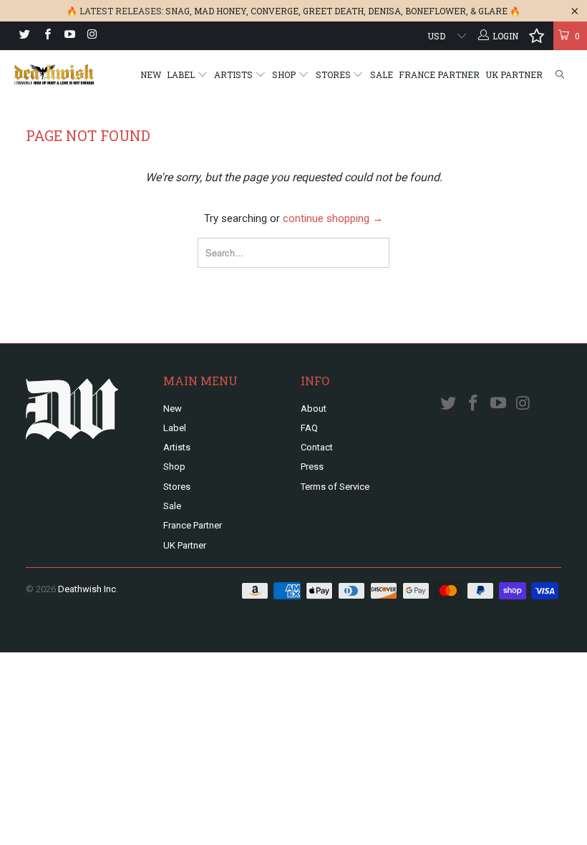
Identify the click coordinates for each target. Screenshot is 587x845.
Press (312, 466)
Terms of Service (335, 486)
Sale (381, 74)
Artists (234, 74)
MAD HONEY (220, 10)
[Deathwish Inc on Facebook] (46, 36)
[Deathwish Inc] (54, 74)
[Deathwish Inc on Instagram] (91, 36)
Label (182, 74)
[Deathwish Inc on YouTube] (69, 36)
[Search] (560, 74)
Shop (285, 74)
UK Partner (514, 74)
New (150, 74)
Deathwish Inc (87, 589)
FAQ (309, 427)
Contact (317, 447)
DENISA (384, 10)
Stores (334, 74)
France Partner (439, 74)
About (313, 408)
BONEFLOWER (435, 10)
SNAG (177, 10)
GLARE (493, 10)
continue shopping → (333, 218)
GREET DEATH (333, 10)
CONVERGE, (276, 10)
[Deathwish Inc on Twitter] (24, 36)
